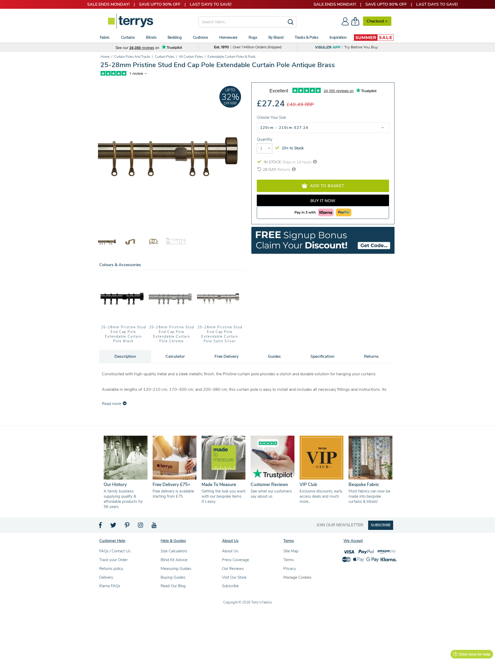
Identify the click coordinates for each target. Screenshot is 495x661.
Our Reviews (233, 568)
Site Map (291, 551)
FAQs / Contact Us (114, 551)
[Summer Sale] (374, 37)
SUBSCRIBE (381, 525)
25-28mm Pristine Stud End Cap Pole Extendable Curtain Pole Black (123, 334)
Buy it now (322, 201)
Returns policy (111, 568)
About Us (230, 551)
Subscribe (230, 585)
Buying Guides (173, 577)
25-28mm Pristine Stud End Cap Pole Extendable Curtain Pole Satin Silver (219, 334)
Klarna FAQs (109, 585)
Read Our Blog (173, 585)
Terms (288, 559)
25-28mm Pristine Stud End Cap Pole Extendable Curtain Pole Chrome (171, 334)
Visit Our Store (234, 577)
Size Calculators (174, 551)
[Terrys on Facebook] (100, 526)
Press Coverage (235, 559)
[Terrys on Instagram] (141, 526)
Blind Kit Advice (174, 559)
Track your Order (113, 559)
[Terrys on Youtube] (154, 526)
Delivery (106, 577)
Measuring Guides (176, 568)
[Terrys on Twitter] (113, 526)
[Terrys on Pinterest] (127, 526)
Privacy (289, 568)
